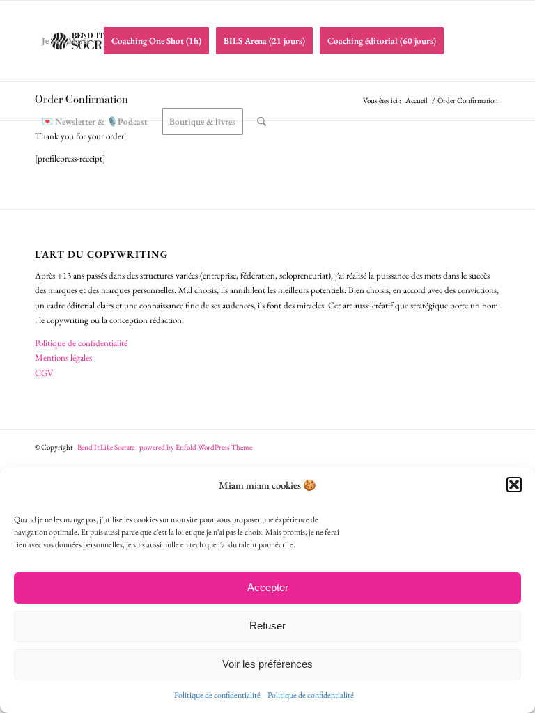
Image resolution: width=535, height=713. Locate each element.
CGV (44, 373)
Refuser (267, 626)
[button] (514, 485)
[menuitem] (66, 41)
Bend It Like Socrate (105, 447)
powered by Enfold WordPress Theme (195, 447)
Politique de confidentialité (217, 694)
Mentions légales (63, 357)
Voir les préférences (267, 664)
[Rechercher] (261, 121)
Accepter (267, 587)
